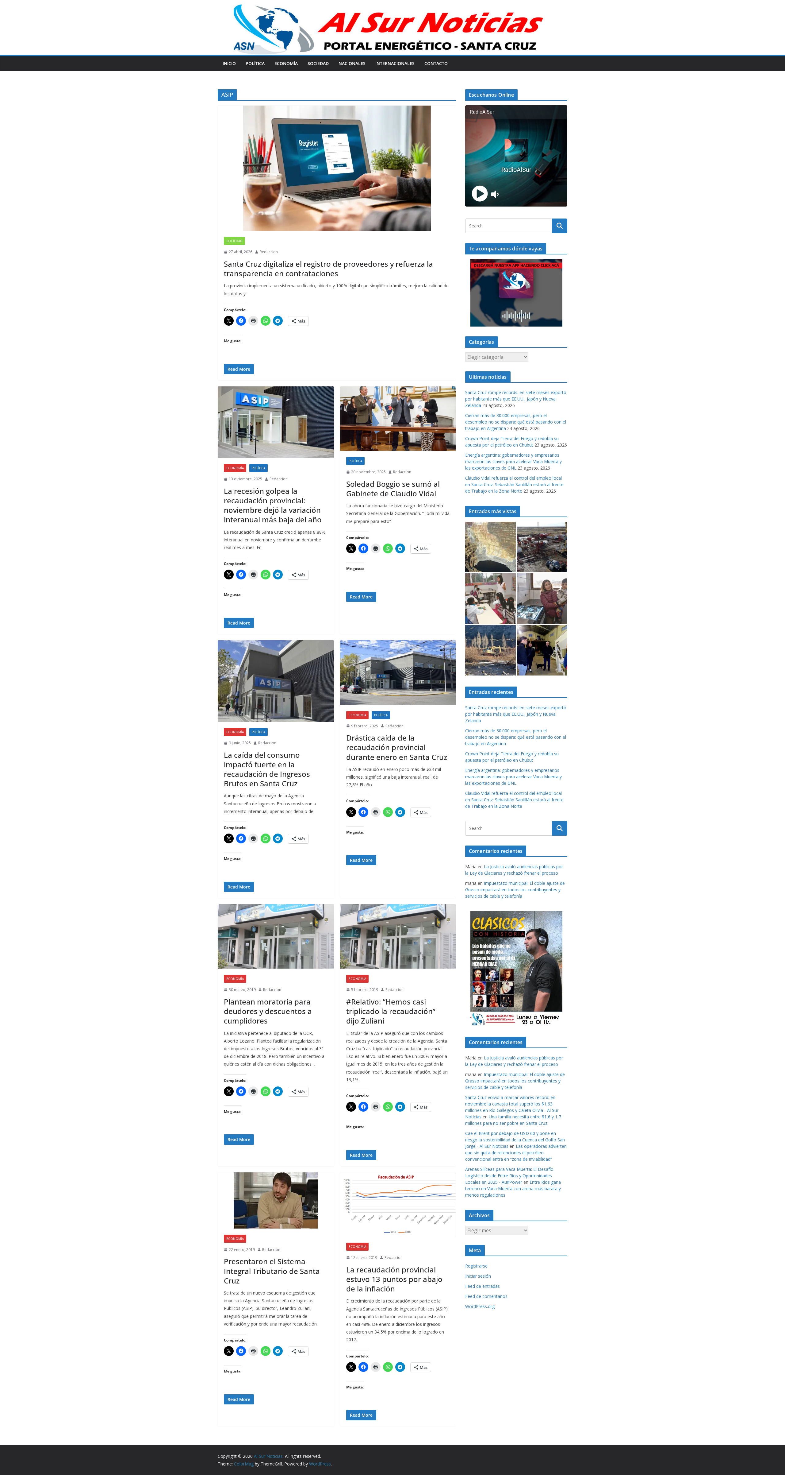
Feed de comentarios (486, 1296)
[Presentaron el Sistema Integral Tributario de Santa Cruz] (276, 1200)
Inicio (229, 63)
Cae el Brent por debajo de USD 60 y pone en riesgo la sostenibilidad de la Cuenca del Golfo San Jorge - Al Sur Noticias (515, 1139)
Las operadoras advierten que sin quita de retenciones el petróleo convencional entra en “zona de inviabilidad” (516, 1152)
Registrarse (476, 1266)
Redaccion (269, 251)
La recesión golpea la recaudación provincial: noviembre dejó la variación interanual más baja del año (273, 505)
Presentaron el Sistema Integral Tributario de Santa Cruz (272, 1270)
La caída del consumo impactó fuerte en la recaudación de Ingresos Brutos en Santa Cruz (267, 769)
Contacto (436, 63)
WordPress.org (480, 1306)
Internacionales (395, 63)
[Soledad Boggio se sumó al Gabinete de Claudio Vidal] (398, 418)
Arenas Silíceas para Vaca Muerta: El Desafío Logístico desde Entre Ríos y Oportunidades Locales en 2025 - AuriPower (509, 1175)
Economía (286, 63)
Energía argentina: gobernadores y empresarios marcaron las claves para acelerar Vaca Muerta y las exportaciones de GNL (513, 461)
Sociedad (318, 63)
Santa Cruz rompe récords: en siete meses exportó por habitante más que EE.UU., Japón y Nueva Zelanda (515, 398)
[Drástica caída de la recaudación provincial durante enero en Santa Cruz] (398, 672)
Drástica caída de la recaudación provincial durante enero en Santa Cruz (396, 747)
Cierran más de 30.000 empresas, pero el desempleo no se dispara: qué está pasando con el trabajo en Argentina (515, 421)
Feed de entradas (482, 1286)
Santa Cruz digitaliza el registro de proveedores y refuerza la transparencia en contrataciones (328, 268)
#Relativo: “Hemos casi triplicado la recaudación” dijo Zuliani (390, 1011)
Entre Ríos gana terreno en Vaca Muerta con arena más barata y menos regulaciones (513, 1188)
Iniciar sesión (478, 1276)
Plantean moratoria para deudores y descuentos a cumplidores (268, 1011)
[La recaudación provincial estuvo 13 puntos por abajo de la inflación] (398, 1204)
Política (255, 63)
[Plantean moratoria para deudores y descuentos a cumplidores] (276, 936)
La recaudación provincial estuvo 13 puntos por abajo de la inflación (394, 1279)
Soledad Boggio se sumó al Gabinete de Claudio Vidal (393, 488)
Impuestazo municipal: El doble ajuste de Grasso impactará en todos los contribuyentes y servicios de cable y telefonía (515, 889)
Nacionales (352, 63)
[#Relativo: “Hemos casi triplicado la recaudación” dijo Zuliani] (398, 936)
